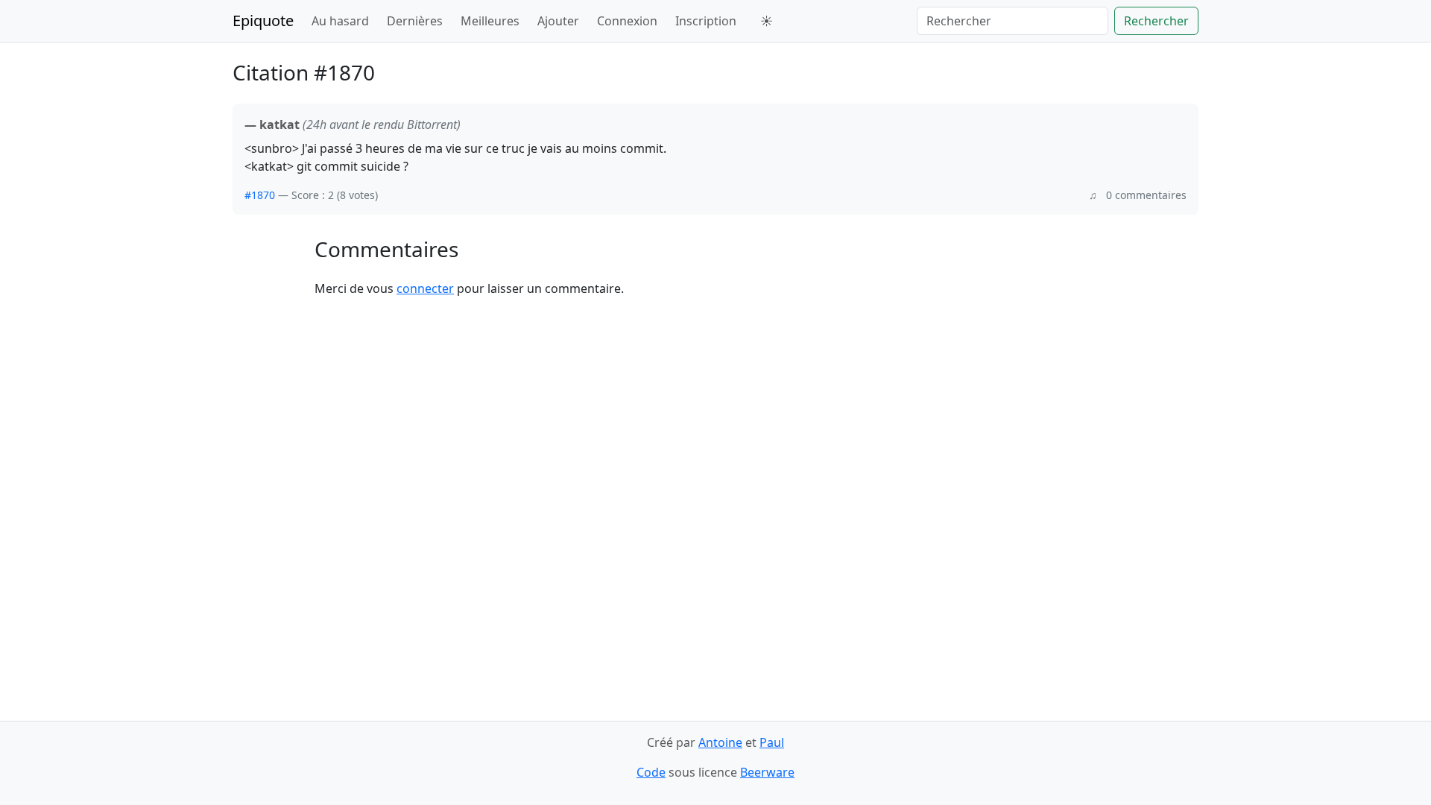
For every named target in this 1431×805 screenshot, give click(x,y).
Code (651, 772)
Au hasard (340, 21)
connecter (425, 288)
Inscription (705, 21)
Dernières (415, 21)
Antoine (720, 742)
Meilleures (490, 21)
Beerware (767, 772)
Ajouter (558, 21)
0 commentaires (1146, 195)
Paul (771, 742)
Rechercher (1156, 21)
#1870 (259, 195)
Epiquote (263, 20)
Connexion (627, 21)
